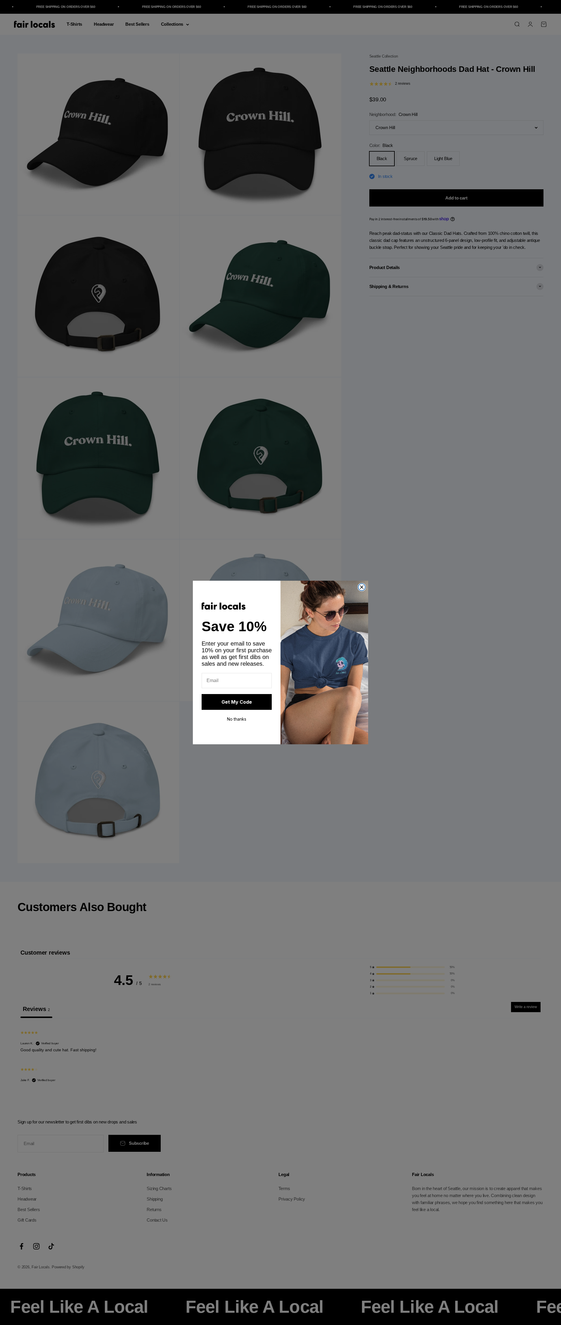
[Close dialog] (361, 587)
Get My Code (236, 702)
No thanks (236, 719)
